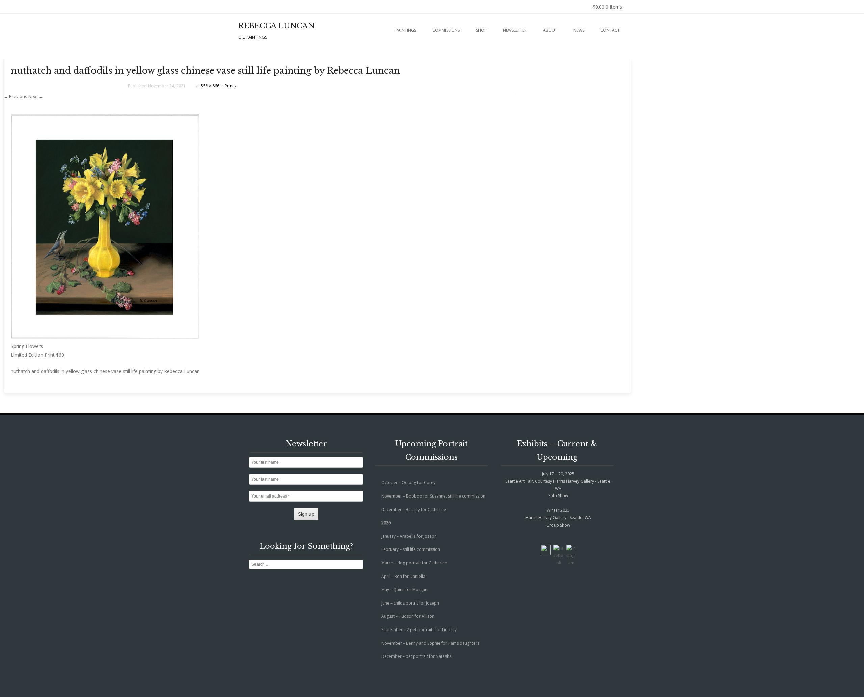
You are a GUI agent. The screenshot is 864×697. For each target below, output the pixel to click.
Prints (230, 86)
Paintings (406, 30)
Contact (610, 30)
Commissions (446, 30)
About (550, 30)
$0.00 (607, 7)
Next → (35, 96)
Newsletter (515, 30)
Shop (481, 30)
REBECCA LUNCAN (276, 25)
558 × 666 (210, 86)
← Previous (15, 96)
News (578, 30)
